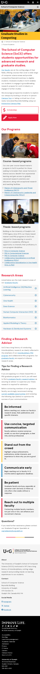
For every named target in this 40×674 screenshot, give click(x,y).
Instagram (7, 602)
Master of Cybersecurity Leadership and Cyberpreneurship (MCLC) (20, 193)
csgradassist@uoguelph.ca (11, 531)
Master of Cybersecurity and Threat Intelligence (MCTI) (18, 189)
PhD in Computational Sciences (16, 253)
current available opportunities (13, 394)
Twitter (6, 606)
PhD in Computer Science (14, 256)
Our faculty (5, 70)
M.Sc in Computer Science (14, 251)
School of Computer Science (15, 42)
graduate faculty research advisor (21, 379)
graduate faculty (8, 358)
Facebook (7, 610)
